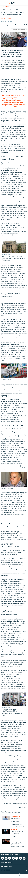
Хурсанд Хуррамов (6, 18)
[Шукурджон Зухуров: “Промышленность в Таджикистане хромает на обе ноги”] (14, 699)
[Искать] (19, 876)
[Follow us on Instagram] (6, 858)
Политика (14, 830)
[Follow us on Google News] (20, 858)
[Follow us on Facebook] (9, 858)
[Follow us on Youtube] (2, 858)
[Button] (8, 25)
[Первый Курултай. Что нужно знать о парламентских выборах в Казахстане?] (6, 831)
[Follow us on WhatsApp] (16, 858)
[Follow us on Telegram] (13, 858)
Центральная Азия (16, 816)
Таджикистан (5, 6)
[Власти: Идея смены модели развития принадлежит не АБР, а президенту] (14, 246)
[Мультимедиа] (8, 876)
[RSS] (24, 858)
